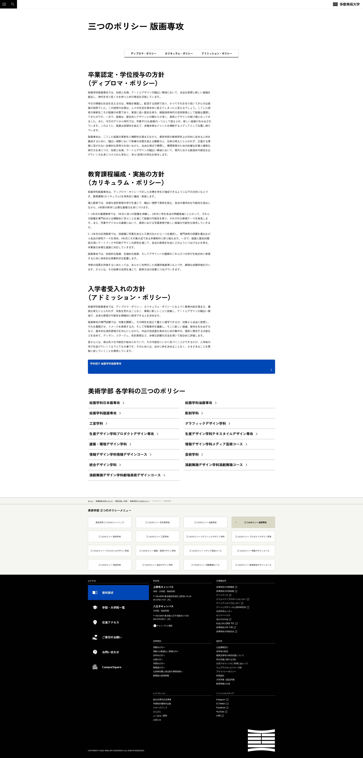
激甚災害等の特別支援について (230, 655)
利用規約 (220, 675)
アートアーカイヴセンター (228, 603)
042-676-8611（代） (162, 619)
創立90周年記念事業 (162, 699)
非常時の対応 (222, 651)
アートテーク (222, 594)
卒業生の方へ (159, 663)
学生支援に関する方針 (226, 659)
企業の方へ (158, 659)
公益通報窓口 (222, 647)
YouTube (220, 711)
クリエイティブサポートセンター (231, 599)
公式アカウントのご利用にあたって (232, 663)
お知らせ (157, 719)
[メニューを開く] (4, 4)
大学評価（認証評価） (226, 679)
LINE (218, 715)
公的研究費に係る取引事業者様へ (168, 671)
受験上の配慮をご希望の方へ (166, 651)
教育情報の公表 (223, 683)
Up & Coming (222, 619)
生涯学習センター (224, 611)
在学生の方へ (159, 655)
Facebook (220, 707)
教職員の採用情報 (161, 675)
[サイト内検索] (13, 4)
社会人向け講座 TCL (225, 623)
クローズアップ (160, 707)
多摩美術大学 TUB (224, 627)
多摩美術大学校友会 (225, 631)
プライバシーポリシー (226, 671)
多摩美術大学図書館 (225, 586)
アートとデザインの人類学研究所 (231, 607)
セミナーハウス (223, 615)
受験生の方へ (159, 647)
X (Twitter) (220, 703)
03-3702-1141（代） (162, 599)
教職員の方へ (159, 667)
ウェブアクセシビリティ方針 (229, 667)
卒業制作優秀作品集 (162, 703)
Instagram (220, 699)
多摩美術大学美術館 (225, 591)
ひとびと (157, 711)
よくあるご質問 (160, 715)
